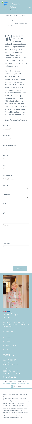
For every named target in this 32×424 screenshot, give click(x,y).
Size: (4, 203)
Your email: (6, 125)
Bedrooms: (6, 185)
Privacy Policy (6, 383)
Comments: (6, 244)
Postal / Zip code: (8, 175)
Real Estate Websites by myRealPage (20, 383)
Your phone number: (9, 145)
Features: (6, 222)
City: (4, 165)
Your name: (6, 135)
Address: (5, 155)
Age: (4, 213)
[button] (3, 377)
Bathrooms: (6, 194)
